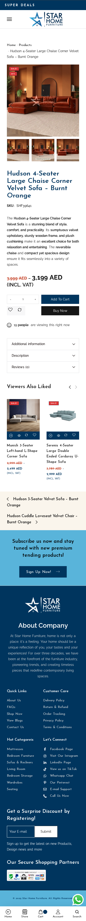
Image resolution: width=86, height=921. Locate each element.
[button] (11, 105)
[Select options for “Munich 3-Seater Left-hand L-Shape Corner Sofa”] (11, 435)
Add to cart (60, 299)
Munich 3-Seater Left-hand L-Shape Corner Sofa (22, 451)
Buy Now (60, 311)
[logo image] (46, 19)
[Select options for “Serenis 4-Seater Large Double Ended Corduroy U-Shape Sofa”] (50, 435)
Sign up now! (39, 572)
